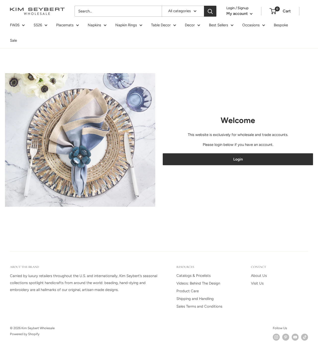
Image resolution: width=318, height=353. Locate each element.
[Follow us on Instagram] (276, 337)
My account (237, 13)
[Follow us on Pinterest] (285, 337)
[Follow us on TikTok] (304, 337)
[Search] (210, 11)
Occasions (251, 25)
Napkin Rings (126, 25)
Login (238, 159)
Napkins (94, 25)
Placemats (65, 25)
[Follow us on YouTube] (295, 337)
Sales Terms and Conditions (199, 306)
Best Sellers (218, 25)
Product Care (187, 291)
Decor (190, 25)
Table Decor (161, 25)
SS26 (38, 25)
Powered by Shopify (25, 334)
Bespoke (281, 25)
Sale (13, 40)
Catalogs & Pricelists (193, 275)
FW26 (14, 25)
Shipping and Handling (195, 298)
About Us (259, 275)
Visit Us (257, 283)
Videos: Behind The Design (198, 283)
